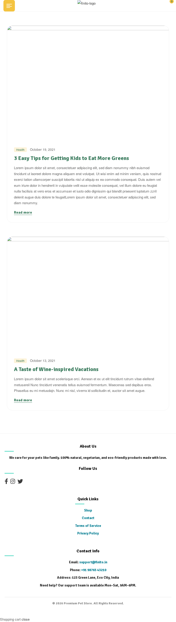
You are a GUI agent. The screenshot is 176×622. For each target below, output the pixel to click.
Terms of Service (88, 526)
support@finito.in (93, 562)
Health (20, 149)
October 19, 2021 (42, 149)
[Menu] (10, 5)
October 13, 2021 (42, 360)
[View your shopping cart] (167, 5)
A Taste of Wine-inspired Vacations (56, 369)
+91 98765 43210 (93, 570)
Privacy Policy (88, 533)
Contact (88, 518)
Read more (23, 212)
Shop (88, 510)
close (26, 619)
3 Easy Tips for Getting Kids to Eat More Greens (71, 158)
